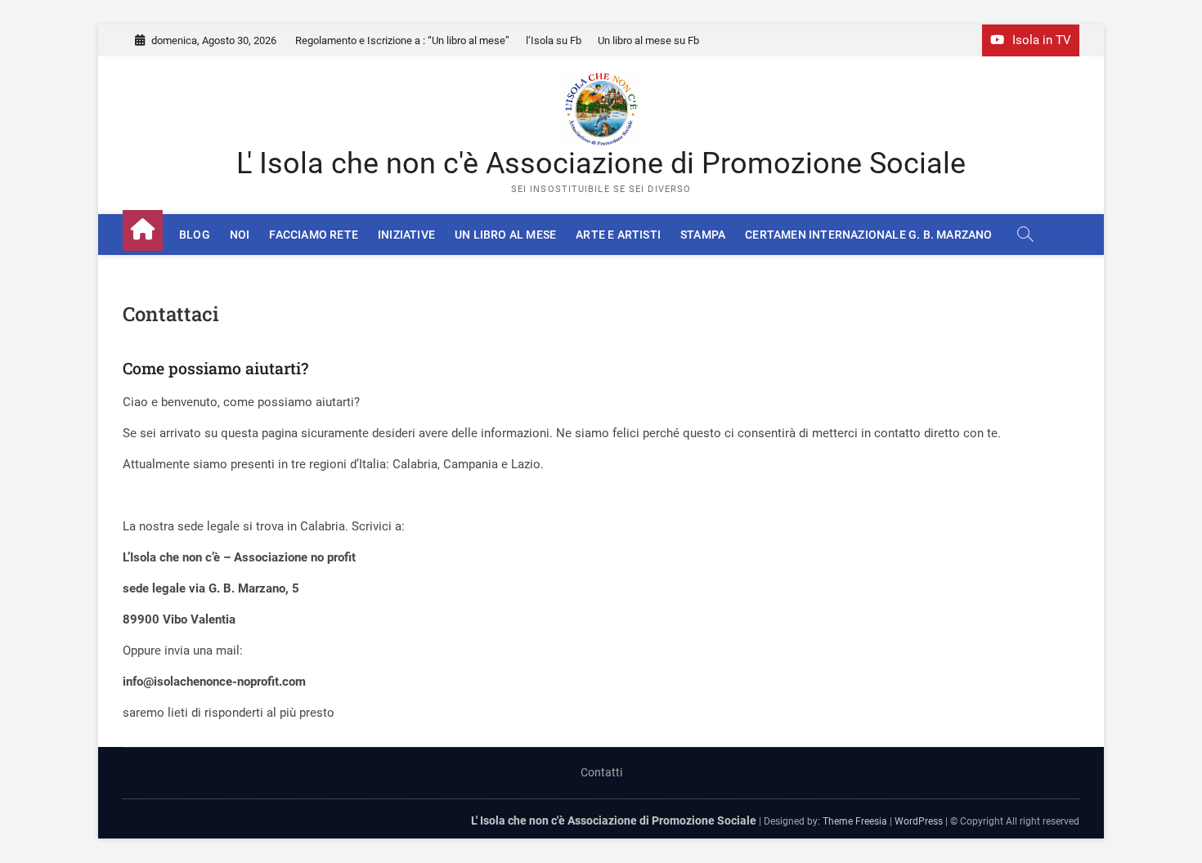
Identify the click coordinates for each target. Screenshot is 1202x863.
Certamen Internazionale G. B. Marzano (868, 234)
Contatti (601, 772)
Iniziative (406, 234)
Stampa (702, 234)
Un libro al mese (505, 234)
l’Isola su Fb (553, 40)
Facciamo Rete (313, 234)
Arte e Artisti (618, 234)
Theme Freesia (855, 821)
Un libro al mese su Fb (648, 40)
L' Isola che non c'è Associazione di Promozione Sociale (601, 163)
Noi (240, 234)
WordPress (919, 821)
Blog (194, 234)
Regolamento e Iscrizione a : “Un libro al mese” (402, 40)
